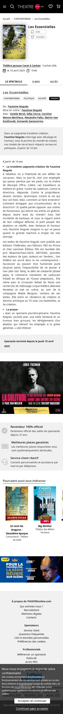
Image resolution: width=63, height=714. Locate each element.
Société (42, 98)
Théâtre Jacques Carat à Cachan (22, 65)
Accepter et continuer (32, 701)
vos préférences (22, 687)
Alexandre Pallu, (34, 117)
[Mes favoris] (50, 6)
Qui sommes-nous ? (31, 606)
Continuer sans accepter (32, 708)
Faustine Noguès (18, 106)
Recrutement (31, 610)
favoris (40, 37)
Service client (31, 630)
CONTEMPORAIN (12, 98)
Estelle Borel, (18, 113)
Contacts (31, 617)
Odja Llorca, (34, 113)
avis (38, 31)
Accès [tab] (54, 81)
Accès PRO (31, 661)
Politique (29, 98)
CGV (16, 637)
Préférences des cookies (32, 641)
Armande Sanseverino (30, 121)
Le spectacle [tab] (13, 81)
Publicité (31, 658)
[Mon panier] (58, 6)
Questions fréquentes (31, 634)
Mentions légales (32, 613)
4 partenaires (25, 683)
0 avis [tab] (36, 81)
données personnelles (36, 637)
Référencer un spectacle (31, 654)
